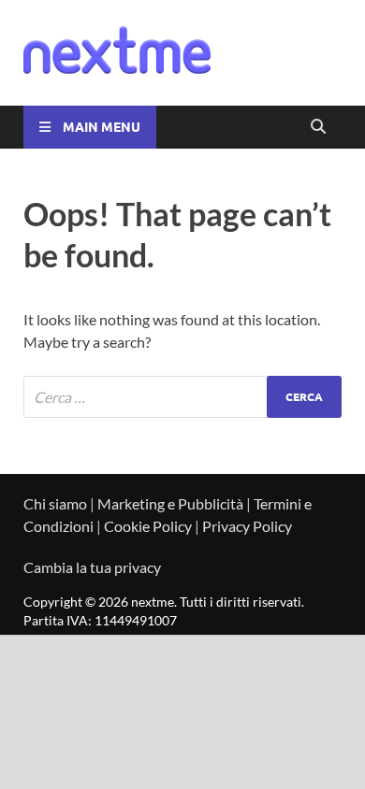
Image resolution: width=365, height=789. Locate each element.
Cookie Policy (148, 526)
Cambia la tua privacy (92, 567)
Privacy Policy (247, 526)
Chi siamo (55, 503)
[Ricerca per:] (182, 397)
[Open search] (318, 127)
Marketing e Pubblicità (170, 503)
